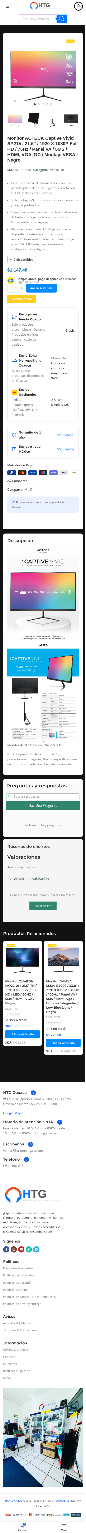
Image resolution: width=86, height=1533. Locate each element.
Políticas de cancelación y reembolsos (29, 1297)
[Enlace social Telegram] (36, 1249)
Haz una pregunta (43, 805)
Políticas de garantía (17, 1283)
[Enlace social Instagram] (14, 1249)
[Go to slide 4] (47, 104)
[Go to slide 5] (51, 104)
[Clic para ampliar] (15, 100)
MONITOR (56, 170)
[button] (11, 73)
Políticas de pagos (15, 1290)
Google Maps (13, 1113)
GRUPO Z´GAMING (15, 1349)
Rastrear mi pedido (16, 1371)
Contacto (9, 1357)
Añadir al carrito (41, 288)
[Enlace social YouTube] (21, 1249)
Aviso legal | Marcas (17, 1323)
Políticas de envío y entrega (22, 1304)
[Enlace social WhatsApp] (30, 489)
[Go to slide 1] (35, 104)
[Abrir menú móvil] (7, 6)
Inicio (7, 1378)
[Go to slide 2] (39, 104)
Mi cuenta (10, 1364)
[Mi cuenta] (78, 6)
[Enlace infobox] (19, 1092)
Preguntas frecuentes (18, 1268)
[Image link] (32, 1195)
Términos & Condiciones (20, 1330)
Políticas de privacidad (19, 1275)
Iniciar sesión (43, 906)
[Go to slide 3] (43, 104)
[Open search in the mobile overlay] (43, 19)
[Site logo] (43, 6)
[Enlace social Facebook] (25, 489)
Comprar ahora (21, 299)
